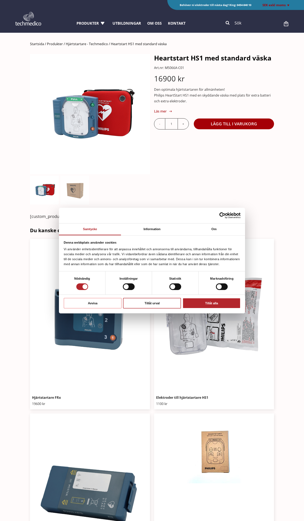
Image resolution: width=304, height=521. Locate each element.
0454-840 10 (244, 5)
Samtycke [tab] (90, 229)
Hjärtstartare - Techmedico (87, 44)
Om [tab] (214, 229)
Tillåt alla (211, 303)
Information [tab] (152, 229)
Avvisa (92, 303)
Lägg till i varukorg (234, 124)
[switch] (129, 286)
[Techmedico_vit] (28, 14)
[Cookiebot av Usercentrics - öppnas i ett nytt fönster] (222, 215)
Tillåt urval (152, 303)
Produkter (55, 44)
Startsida (37, 44)
